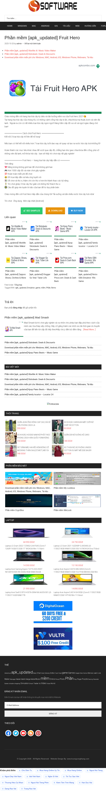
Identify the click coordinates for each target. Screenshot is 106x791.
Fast (56, 673)
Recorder (96, 679)
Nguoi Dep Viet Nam (11, 776)
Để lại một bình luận (33, 44)
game (38, 288)
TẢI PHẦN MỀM (53, 6)
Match (23, 679)
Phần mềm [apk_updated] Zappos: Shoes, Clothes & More (15, 274)
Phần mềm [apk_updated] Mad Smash (27, 317)
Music (37, 679)
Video (43, 683)
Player (79, 679)
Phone (57, 679)
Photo (62, 679)
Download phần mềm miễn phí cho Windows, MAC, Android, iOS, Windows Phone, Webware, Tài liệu (49, 57)
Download (56, 210)
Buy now (78, 210)
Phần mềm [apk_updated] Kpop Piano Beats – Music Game (63, 244)
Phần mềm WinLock (62, 510)
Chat (39, 673)
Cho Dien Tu (25, 770)
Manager (13, 679)
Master (18, 679)
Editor (52, 673)
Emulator (31, 288)
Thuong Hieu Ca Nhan (12, 783)
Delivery (47, 673)
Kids (91, 673)
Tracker (36, 683)
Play (75, 679)
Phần (48, 288)
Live (99, 673)
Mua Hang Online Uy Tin (48, 770)
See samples (33, 210)
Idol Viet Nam (33, 776)
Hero (81, 673)
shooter (11, 683)
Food (60, 673)
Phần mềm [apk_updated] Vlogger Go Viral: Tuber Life (40, 274)
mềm (43, 288)
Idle (88, 673)
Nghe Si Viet (52, 776)
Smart (31, 683)
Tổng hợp (18, 285)
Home (85, 673)
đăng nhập (17, 307)
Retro (53, 288)
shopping (17, 683)
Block (34, 673)
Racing (90, 679)
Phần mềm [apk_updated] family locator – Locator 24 (88, 242)
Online (52, 679)
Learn (95, 673)
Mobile (33, 679)
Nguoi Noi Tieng (95, 770)
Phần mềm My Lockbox (64, 488)
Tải (40, 683)
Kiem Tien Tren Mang (64, 783)
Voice (48, 683)
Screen (7, 683)
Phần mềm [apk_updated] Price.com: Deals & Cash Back (65, 276)
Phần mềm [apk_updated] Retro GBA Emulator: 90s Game (88, 276)
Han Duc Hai (85, 783)
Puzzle (85, 679)
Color (42, 673)
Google (77, 673)
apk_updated (20, 288)
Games (71, 673)
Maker (7, 679)
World (53, 683)
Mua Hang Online (73, 770)
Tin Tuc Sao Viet (71, 776)
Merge (28, 679)
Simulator (25, 683)
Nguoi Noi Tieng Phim (38, 783)
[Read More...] (89, 329)
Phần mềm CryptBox (14, 510)
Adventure (8, 673)
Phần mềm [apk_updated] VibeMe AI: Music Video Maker (30, 50)
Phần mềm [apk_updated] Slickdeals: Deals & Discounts (30, 54)
